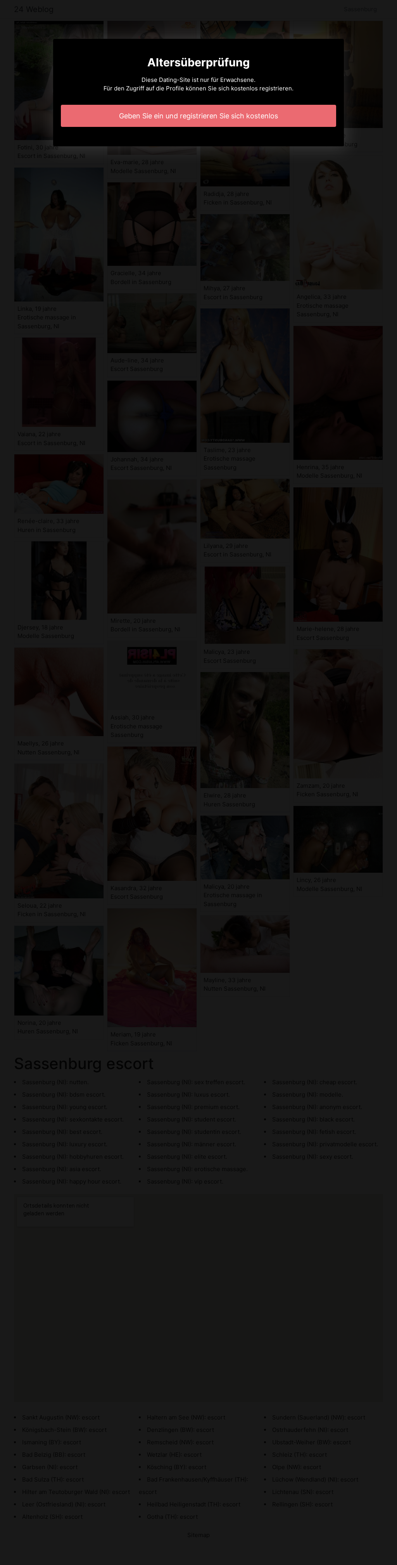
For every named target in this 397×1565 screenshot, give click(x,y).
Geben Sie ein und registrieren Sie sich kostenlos (198, 116)
